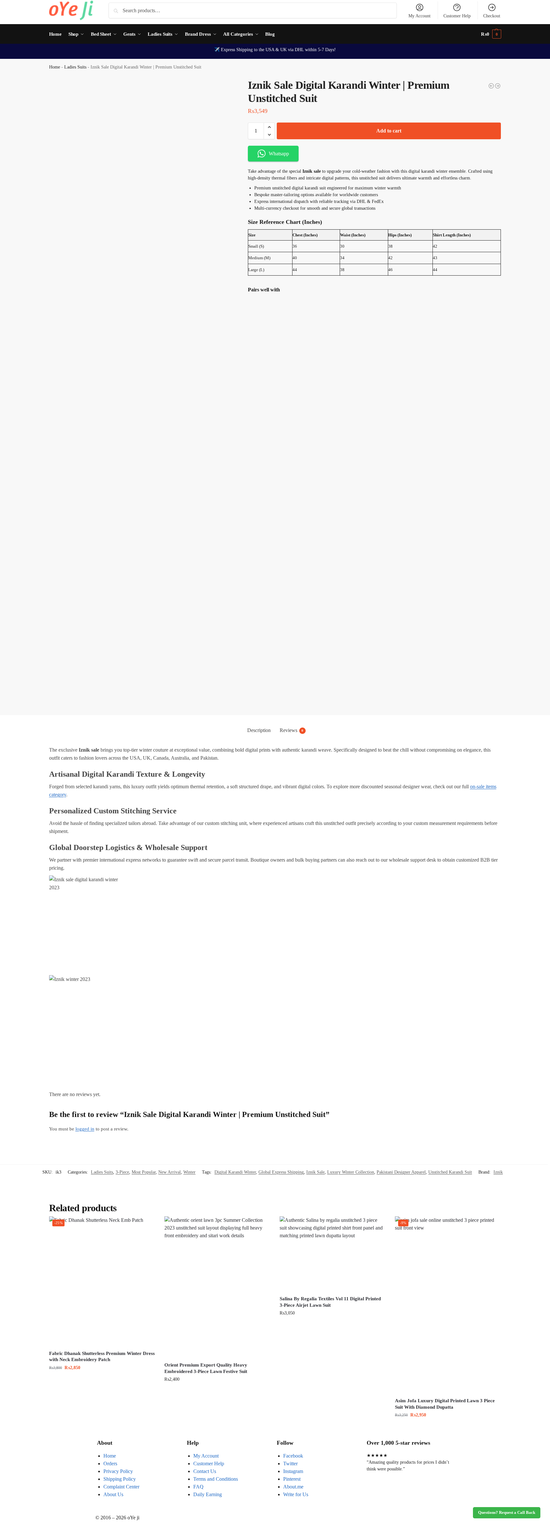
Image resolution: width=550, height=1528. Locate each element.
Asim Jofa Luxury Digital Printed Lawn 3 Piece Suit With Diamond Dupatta (445, 1404)
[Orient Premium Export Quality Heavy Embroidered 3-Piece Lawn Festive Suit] (217, 1287)
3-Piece (122, 1172)
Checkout (491, 16)
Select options (217, 1392)
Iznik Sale (315, 1172)
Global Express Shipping (281, 1172)
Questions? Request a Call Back (506, 1512)
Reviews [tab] (291, 730)
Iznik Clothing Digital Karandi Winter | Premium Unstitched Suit (349, 322)
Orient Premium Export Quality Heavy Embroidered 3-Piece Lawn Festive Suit (205, 1368)
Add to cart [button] (102, 1381)
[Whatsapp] (409, 1495)
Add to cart (388, 130)
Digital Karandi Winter (235, 1172)
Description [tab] (259, 730)
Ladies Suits (75, 67)
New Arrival (169, 1172)
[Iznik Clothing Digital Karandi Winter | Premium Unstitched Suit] (497, 86)
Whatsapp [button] (279, 153)
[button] (491, 34)
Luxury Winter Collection (350, 1172)
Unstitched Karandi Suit (450, 1172)
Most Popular (144, 1172)
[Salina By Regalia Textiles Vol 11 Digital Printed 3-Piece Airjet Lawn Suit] (332, 1253)
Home (54, 67)
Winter (189, 1172)
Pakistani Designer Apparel (401, 1172)
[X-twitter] (392, 1495)
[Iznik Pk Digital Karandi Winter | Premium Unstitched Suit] (491, 86)
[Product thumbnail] (266, 331)
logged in (84, 1128)
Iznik (498, 1172)
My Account (419, 16)
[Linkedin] (427, 1495)
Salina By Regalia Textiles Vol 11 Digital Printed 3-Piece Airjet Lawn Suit (330, 1302)
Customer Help (457, 16)
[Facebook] (375, 1495)
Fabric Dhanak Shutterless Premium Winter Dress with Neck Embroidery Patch (102, 1356)
